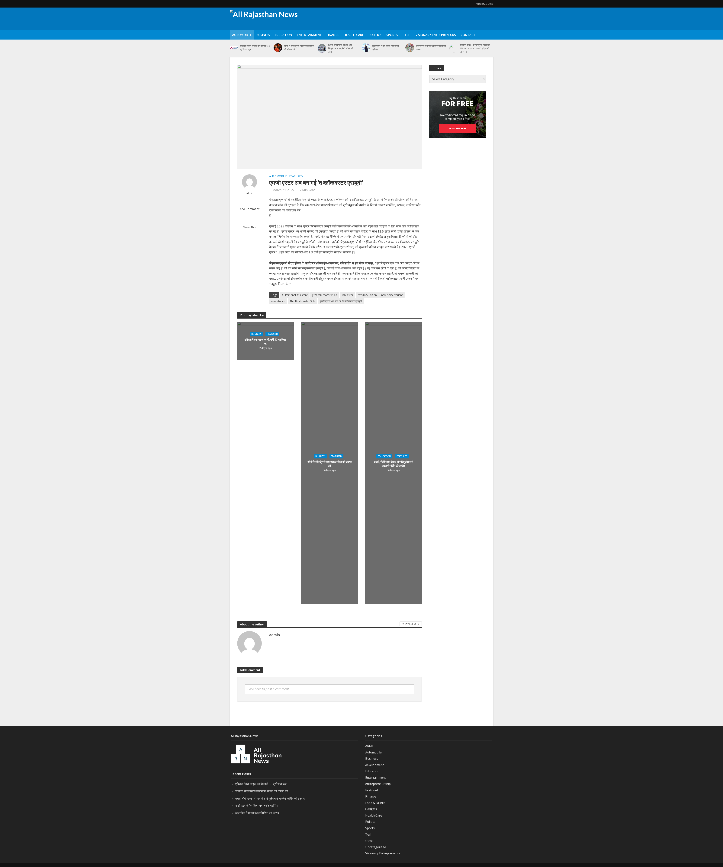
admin (249, 193)
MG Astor (347, 295)
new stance (278, 301)
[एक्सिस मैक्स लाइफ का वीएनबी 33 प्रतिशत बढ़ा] (234, 47)
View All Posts (411, 623)
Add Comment (249, 209)
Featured (296, 176)
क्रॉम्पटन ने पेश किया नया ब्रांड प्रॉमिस (385, 47)
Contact (468, 35)
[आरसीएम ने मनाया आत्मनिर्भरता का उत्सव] (409, 47)
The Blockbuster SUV (302, 301)
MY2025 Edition (367, 295)
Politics (374, 35)
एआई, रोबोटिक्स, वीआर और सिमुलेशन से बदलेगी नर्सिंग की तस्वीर (341, 48)
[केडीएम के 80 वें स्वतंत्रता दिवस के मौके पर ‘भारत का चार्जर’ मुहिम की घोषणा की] (453, 48)
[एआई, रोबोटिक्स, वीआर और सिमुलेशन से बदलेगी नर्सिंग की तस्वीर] (322, 48)
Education (283, 35)
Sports (392, 35)
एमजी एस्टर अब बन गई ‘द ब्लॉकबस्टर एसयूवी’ (341, 301)
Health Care (354, 35)
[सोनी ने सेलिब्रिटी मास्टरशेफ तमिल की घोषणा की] (278, 47)
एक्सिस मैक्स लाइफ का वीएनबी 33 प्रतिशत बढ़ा (255, 47)
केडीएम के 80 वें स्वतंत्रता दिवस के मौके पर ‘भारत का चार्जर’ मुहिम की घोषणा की (475, 48)
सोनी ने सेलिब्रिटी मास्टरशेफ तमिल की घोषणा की (299, 47)
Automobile (242, 35)
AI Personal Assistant (295, 295)
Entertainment (309, 35)
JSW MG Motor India (324, 295)
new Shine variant (392, 295)
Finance (333, 35)
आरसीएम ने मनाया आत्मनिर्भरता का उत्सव (431, 47)
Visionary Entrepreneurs (436, 35)
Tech (407, 35)
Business (263, 35)
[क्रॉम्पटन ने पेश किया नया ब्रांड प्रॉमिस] (366, 47)
